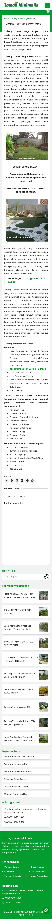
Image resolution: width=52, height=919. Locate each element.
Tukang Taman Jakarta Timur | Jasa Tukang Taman (20, 675)
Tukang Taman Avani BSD (17, 707)
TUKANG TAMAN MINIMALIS (33, 912)
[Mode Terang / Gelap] (48, 11)
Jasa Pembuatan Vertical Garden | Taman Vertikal (17, 627)
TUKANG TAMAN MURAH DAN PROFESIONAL (19, 643)
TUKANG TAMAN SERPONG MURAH (17, 611)
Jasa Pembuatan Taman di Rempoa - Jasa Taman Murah (19, 739)
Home (6, 18)
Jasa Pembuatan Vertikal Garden (28, 368)
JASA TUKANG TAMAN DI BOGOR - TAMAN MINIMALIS (21, 659)
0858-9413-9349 (15, 817)
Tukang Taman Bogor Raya (22, 18)
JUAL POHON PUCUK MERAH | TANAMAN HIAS (19, 691)
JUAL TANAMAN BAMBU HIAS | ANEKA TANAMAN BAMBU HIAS (19, 596)
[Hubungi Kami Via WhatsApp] (46, 910)
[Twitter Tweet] (6, 480)
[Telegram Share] (17, 480)
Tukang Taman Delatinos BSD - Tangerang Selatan (20, 723)
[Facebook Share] (11, 480)
